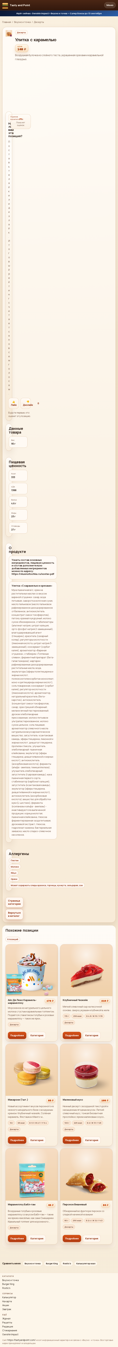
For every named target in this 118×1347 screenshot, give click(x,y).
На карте (7, 1301)
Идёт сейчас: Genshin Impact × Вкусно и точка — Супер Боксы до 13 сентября (59, 13)
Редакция (7, 1326)
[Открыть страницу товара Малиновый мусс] (86, 1095)
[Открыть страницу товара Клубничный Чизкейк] (86, 992)
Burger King (52, 1263)
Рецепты (7, 1322)
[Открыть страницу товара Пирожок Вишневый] (86, 1196)
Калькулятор (9, 1297)
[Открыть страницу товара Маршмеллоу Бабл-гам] (32, 1196)
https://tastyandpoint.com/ (21, 1340)
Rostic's (67, 1263)
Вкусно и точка (22, 22)
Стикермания (9, 1330)
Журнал (6, 1318)
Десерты (39, 22)
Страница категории (14, 902)
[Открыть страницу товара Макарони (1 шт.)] (32, 1095)
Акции (5, 1305)
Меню (109, 5)
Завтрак (6, 1309)
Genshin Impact (10, 1334)
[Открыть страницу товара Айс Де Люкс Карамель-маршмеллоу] (32, 992)
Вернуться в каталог (14, 914)
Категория (37, 1035)
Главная (6, 22)
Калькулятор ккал (85, 1263)
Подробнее (17, 1035)
